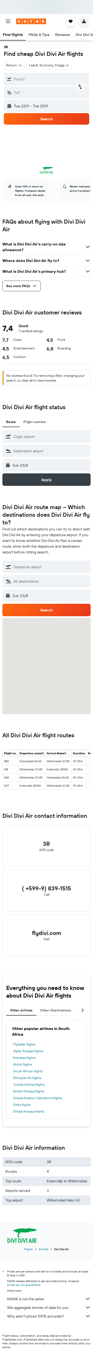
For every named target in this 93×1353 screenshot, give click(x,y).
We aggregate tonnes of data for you (37, 1307)
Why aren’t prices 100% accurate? (35, 1316)
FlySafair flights (24, 1044)
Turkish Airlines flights (29, 1084)
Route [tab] (11, 422)
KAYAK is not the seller (25, 1298)
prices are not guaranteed (23, 1285)
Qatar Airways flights (28, 1051)
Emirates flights (24, 1058)
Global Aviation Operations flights (37, 1098)
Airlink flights (22, 1064)
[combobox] (50, 436)
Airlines (43, 1249)
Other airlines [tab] (21, 1010)
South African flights (28, 1071)
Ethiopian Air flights (27, 1078)
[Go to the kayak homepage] (31, 21)
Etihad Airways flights (28, 1111)
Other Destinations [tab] (55, 1010)
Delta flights (22, 1105)
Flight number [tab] (34, 422)
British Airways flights (28, 1091)
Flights (28, 1249)
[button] (8, 21)
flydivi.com (46, 932)
